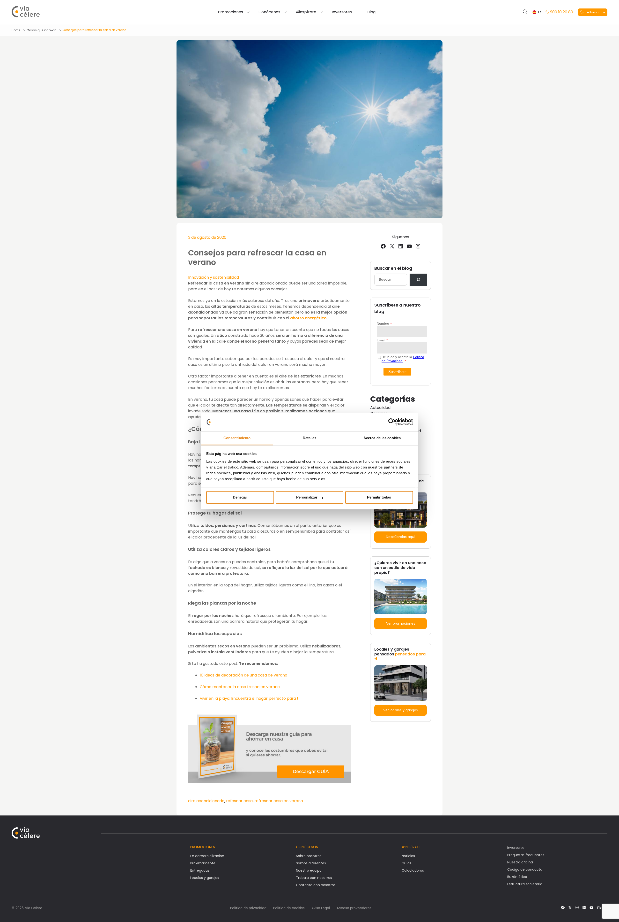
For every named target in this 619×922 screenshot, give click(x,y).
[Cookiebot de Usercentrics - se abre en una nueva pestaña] (392, 422)
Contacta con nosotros (316, 885)
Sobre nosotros (308, 856)
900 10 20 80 (561, 12)
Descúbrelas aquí (400, 536)
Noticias (408, 856)
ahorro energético (308, 318)
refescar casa (239, 801)
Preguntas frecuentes (525, 855)
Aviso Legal (320, 908)
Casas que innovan (41, 30)
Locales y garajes (204, 878)
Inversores (342, 12)
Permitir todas (379, 497)
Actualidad (380, 407)
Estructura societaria (524, 884)
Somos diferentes (311, 863)
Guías (406, 863)
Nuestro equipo (309, 870)
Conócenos (269, 12)
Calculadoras (413, 870)
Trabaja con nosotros (314, 878)
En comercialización (207, 856)
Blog (371, 12)
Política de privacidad (248, 908)
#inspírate (306, 12)
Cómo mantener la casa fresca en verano (240, 687)
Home (16, 30)
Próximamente (202, 863)
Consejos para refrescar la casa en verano (94, 30)
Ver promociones (400, 623)
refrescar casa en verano (278, 801)
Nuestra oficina (520, 862)
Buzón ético (517, 877)
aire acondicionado (206, 801)
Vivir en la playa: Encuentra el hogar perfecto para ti (249, 698)
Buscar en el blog (393, 268)
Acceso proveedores (354, 908)
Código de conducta (524, 869)
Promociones (230, 12)
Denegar (240, 497)
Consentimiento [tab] (237, 438)
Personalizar (306, 497)
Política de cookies (289, 908)
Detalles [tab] (310, 438)
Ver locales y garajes (400, 710)
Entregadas (199, 870)
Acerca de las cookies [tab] (382, 438)
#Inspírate (411, 847)
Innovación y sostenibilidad (213, 277)
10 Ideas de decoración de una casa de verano (243, 675)
